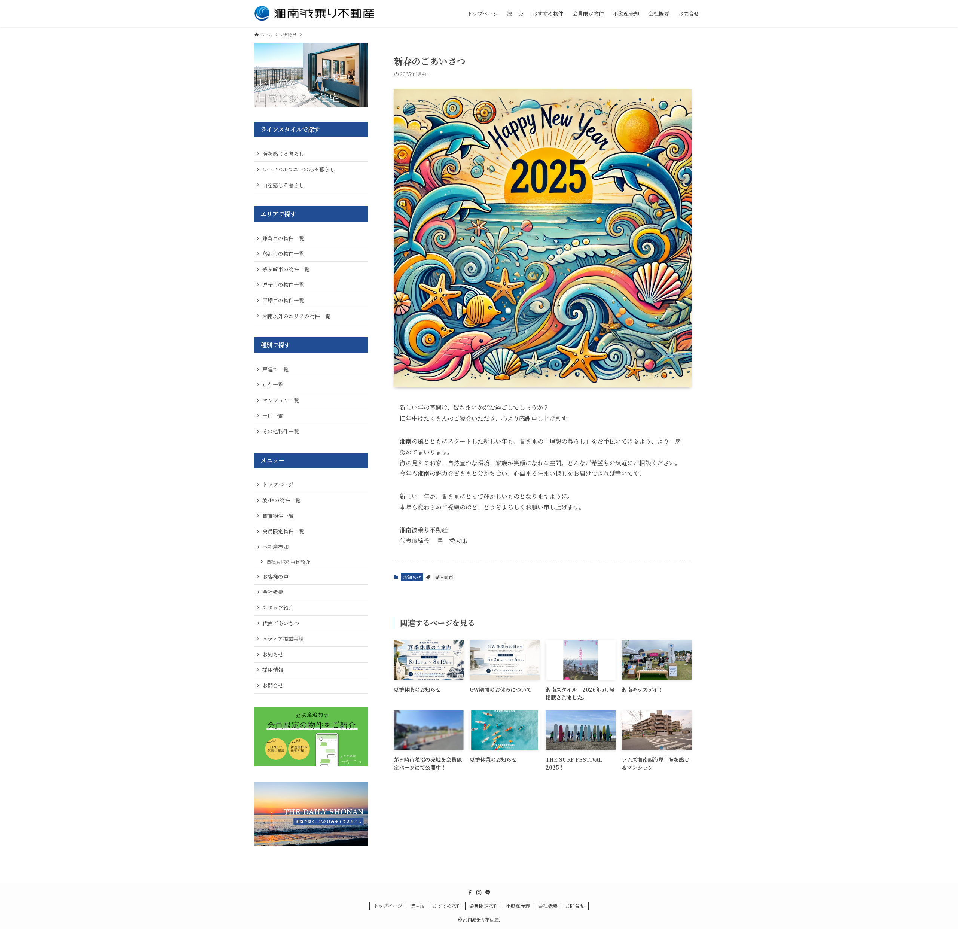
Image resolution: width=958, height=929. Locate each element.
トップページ (277, 484)
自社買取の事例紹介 (288, 561)
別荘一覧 (272, 384)
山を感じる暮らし (283, 185)
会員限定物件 (483, 905)
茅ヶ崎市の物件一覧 (285, 269)
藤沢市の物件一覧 (283, 253)
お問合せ (272, 685)
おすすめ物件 (446, 905)
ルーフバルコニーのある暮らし (298, 169)
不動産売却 (275, 547)
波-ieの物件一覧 (281, 500)
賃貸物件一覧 (278, 516)
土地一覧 (272, 416)
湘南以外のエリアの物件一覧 (296, 316)
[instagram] (479, 892)
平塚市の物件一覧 (283, 300)
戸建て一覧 (275, 369)
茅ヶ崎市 (444, 577)
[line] (488, 892)
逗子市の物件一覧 (283, 284)
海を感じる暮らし (283, 153)
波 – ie (417, 905)
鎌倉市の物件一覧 (283, 238)
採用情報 (272, 669)
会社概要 (272, 592)
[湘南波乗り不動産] (314, 13)
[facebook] (470, 892)
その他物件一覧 (280, 431)
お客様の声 (275, 576)
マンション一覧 (280, 400)
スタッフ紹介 (278, 607)
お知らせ (412, 577)
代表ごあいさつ (280, 623)
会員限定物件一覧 (283, 531)
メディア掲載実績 (283, 638)
